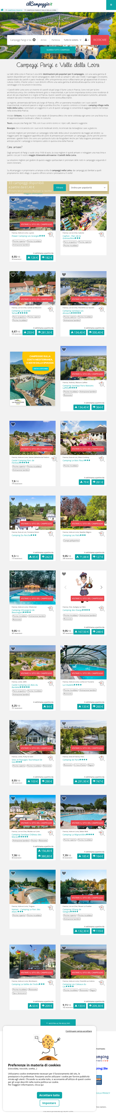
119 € (99, 931)
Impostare (49, 1103)
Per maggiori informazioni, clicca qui (26, 1084)
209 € (48, 1006)
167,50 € (83, 632)
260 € (99, 706)
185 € (85, 856)
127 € (99, 557)
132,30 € (83, 931)
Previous (14, 215)
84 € (49, 706)
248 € (99, 632)
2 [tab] (28, 229)
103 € (34, 781)
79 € (86, 482)
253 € (30, 332)
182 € (48, 257)
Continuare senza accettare (79, 1031)
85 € (35, 557)
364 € (99, 407)
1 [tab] (24, 229)
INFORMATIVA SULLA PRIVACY (96, 1093)
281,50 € (46, 332)
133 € (85, 706)
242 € (48, 557)
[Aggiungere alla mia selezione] (13, 199)
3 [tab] (32, 229)
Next (51, 215)
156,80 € (46, 851)
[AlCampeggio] (39, 4)
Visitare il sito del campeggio (36, 224)
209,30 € (97, 1006)
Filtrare (59, 187)
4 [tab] (36, 229)
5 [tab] (41, 229)
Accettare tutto (49, 1095)
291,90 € (83, 781)
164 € (99, 856)
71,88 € (84, 557)
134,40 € (79, 332)
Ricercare (100, 40)
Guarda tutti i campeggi (58, 50)
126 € (34, 257)
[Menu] (111, 5)
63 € (35, 1006)
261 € (99, 482)
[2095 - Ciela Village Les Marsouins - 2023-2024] (32, 379)
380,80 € (46, 856)
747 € (99, 781)
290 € (48, 781)
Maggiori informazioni (33, 193)
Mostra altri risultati (59, 1023)
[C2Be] (97, 1068)
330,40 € (97, 332)
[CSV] (97, 1058)
